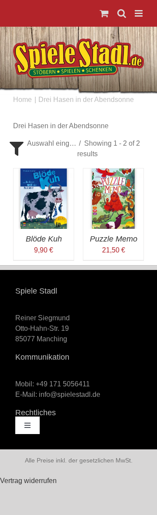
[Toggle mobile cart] (104, 13)
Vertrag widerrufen (28, 480)
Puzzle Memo (113, 239)
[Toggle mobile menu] (139, 13)
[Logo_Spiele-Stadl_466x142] (78, 42)
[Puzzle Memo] (113, 173)
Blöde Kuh (44, 239)
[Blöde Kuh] (44, 173)
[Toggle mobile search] (121, 13)
